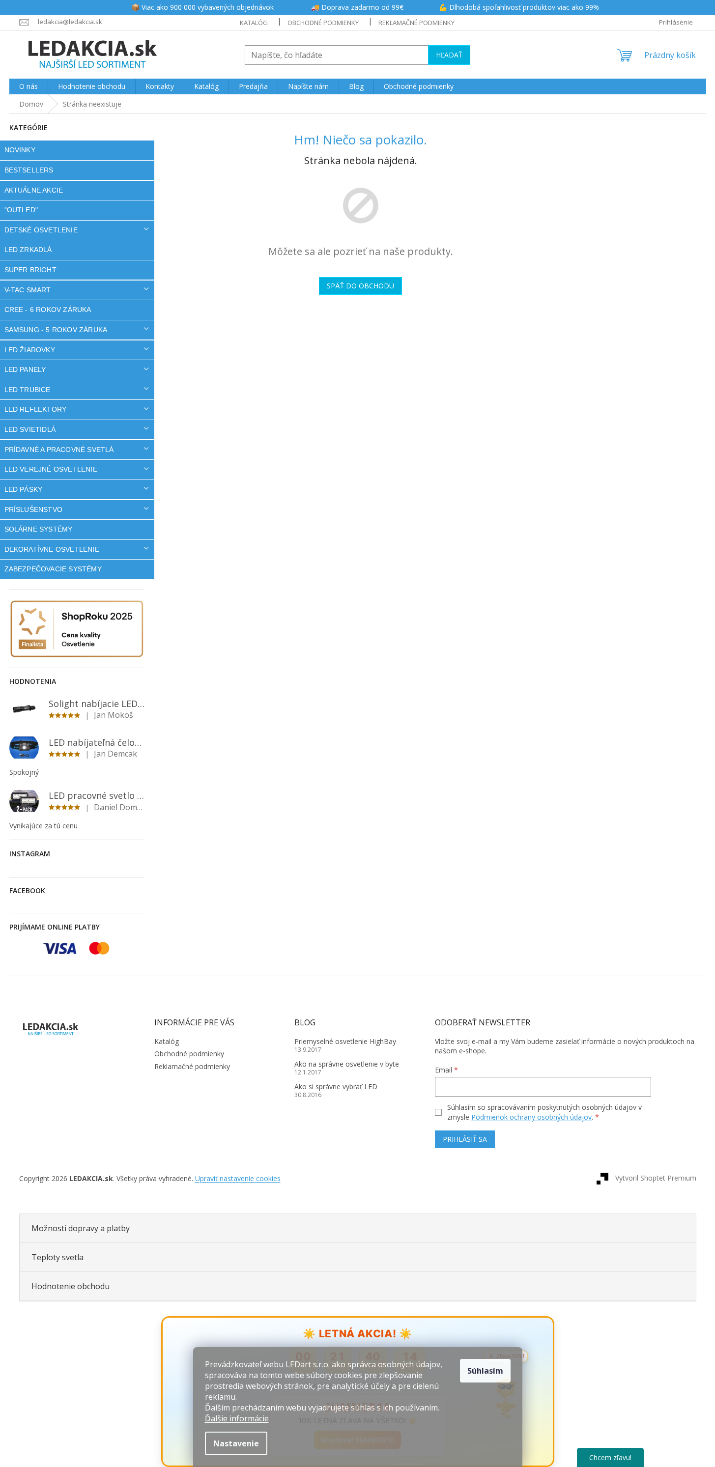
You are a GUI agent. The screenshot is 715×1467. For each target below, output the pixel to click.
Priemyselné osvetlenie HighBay (345, 1041)
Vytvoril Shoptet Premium (655, 1178)
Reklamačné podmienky (416, 22)
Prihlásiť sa (465, 1139)
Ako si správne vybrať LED (335, 1086)
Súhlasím (485, 1370)
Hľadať (449, 54)
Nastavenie (236, 1443)
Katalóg (254, 22)
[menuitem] (28, 86)
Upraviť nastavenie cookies (238, 1178)
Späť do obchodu (360, 285)
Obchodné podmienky (323, 22)
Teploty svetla (57, 1257)
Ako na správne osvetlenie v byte (346, 1064)
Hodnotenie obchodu (70, 1286)
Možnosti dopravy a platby (80, 1228)
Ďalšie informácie (237, 1418)
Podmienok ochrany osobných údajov (531, 1117)
